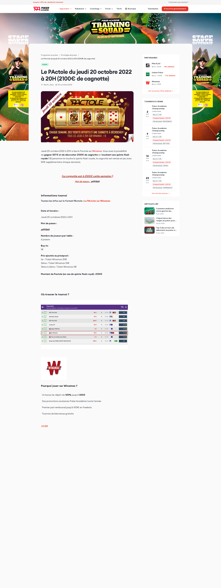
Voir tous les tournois (160, 193)
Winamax (97, 151)
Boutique (132, 9)
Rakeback (79, 9)
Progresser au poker (49, 55)
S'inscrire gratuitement (175, 9)
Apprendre (64, 9)
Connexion (153, 9)
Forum (108, 9)
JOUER (44, 426)
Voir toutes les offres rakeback (159, 91)
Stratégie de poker (69, 55)
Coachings (94, 9)
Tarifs (119, 9)
